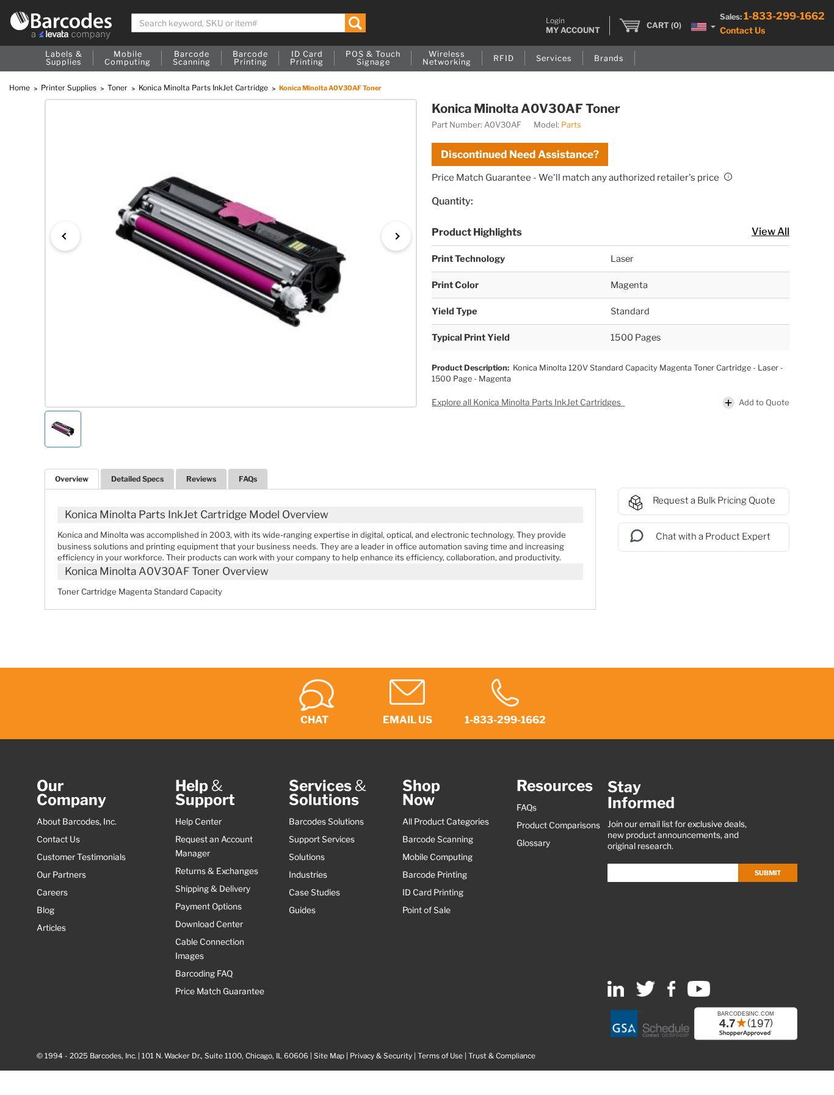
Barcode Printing (434, 875)
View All (770, 231)
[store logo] (61, 25)
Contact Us (742, 30)
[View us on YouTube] (698, 994)
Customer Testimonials (81, 857)
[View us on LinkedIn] (615, 994)
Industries (308, 875)
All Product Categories (445, 821)
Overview (72, 478)
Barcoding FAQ (204, 973)
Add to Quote (764, 402)
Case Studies (314, 892)
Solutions (307, 857)
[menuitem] (63, 58)
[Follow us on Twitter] (645, 994)
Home (20, 87)
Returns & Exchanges (216, 871)
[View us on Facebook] (671, 994)
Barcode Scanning (437, 839)
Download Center (209, 924)
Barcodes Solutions (326, 821)
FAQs (248, 478)
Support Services (322, 839)
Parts (571, 124)
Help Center (198, 821)
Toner (118, 87)
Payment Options (208, 906)
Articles (51, 928)
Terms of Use (440, 1056)
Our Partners (61, 875)
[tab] (72, 479)
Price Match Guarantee (219, 991)
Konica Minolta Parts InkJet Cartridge (204, 87)
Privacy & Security (381, 1056)
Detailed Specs (137, 478)
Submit (768, 873)
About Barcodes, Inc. (77, 821)
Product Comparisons (558, 825)
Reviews (201, 478)
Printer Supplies (69, 87)
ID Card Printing (432, 892)
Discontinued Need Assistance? (520, 154)
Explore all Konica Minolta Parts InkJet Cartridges (527, 402)
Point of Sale (426, 910)
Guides (302, 910)
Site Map (329, 1056)
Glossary (533, 843)
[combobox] (248, 22)
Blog (45, 910)
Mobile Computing (437, 857)
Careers (52, 892)
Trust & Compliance (501, 1056)
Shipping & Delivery (212, 889)
